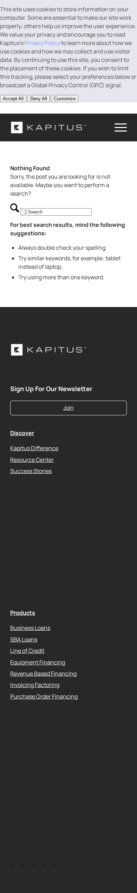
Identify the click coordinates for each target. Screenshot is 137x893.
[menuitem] (117, 127)
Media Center (27, 560)
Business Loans (30, 628)
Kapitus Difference (34, 448)
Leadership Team (32, 538)
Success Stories (31, 470)
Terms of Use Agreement (41, 526)
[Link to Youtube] (35, 107)
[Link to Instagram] (45, 107)
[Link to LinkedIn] (15, 107)
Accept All (13, 98)
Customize (65, 98)
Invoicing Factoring (34, 685)
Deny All (38, 98)
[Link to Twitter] (12, 863)
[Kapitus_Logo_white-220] (56, 127)
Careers (20, 549)
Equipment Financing (37, 662)
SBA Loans (23, 639)
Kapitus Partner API (35, 572)
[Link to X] (25, 107)
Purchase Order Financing (44, 696)
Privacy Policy (42, 43)
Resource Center (32, 459)
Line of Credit (27, 651)
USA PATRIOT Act (32, 583)
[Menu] (117, 127)
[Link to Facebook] (56, 107)
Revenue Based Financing (43, 673)
